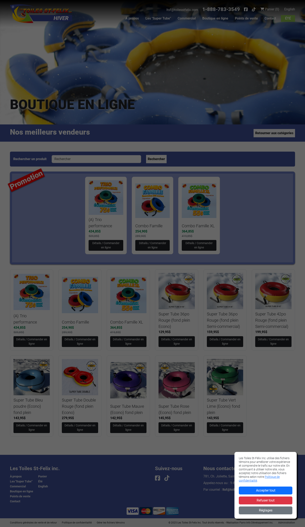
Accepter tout (265, 490)
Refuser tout (265, 500)
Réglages (265, 510)
